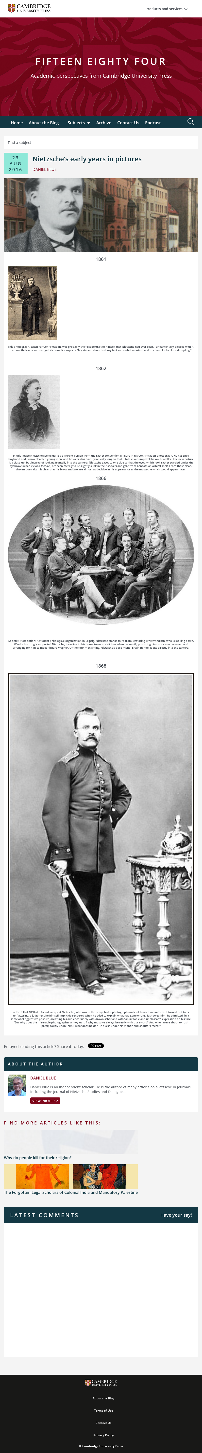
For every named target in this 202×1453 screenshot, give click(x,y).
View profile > (45, 1100)
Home (17, 122)
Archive (103, 122)
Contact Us (128, 122)
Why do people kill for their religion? (37, 1157)
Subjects (76, 122)
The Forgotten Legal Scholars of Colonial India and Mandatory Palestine (71, 1192)
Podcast (153, 122)
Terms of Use (103, 1410)
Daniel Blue (43, 1078)
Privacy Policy (103, 1435)
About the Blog (44, 122)
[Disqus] (101, 1289)
